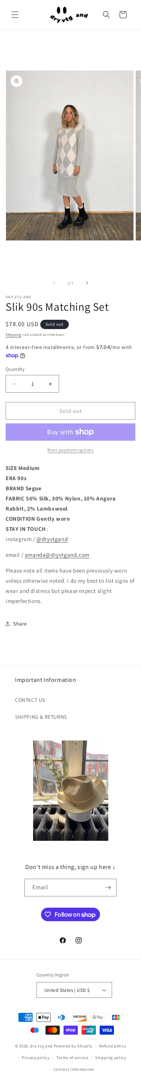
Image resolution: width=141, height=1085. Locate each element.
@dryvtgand (52, 538)
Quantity (15, 369)
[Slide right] (87, 283)
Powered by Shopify (73, 1046)
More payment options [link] (70, 450)
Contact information (74, 1069)
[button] (15, 14)
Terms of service (72, 1057)
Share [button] (20, 623)
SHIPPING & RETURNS (41, 716)
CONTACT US (30, 700)
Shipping (13, 334)
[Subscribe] (108, 887)
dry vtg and (41, 1046)
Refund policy (112, 1046)
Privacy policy (36, 1057)
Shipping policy (110, 1057)
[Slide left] (54, 283)
